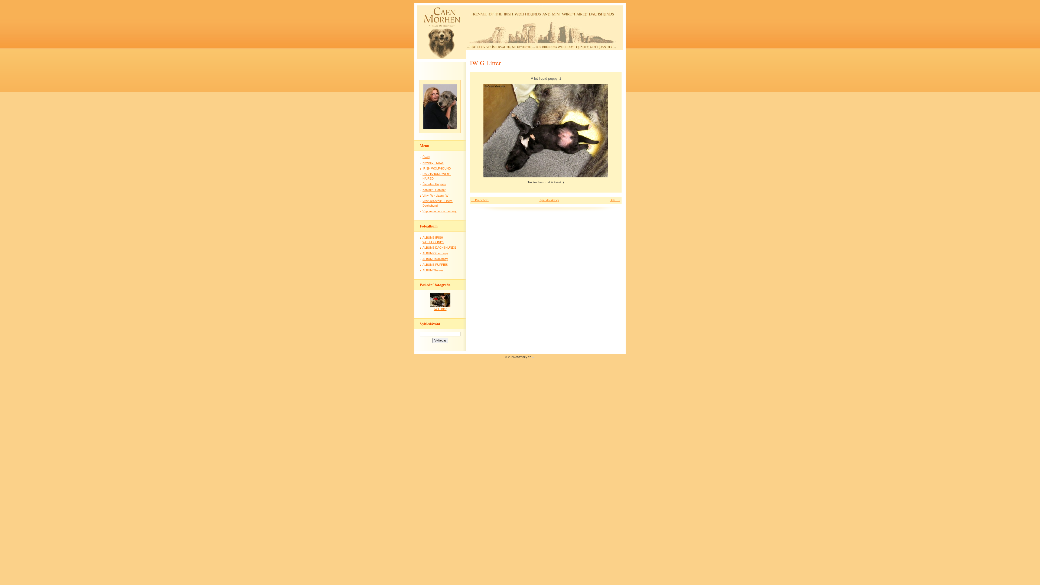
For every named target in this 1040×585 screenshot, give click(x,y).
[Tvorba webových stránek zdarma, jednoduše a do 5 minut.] (533, 357)
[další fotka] (613, 130)
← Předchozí (480, 200)
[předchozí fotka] (479, 130)
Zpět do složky (549, 200)
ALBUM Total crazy (435, 259)
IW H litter (440, 309)
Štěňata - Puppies (434, 184)
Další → (615, 200)
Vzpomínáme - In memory (439, 211)
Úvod (426, 157)
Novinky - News (433, 162)
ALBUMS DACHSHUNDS (439, 247)
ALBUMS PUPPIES (435, 264)
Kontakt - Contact (434, 189)
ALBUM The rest (433, 270)
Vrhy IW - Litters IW (435, 195)
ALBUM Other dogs (435, 253)
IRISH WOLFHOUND (436, 168)
